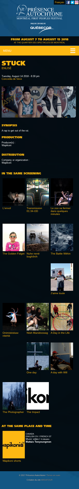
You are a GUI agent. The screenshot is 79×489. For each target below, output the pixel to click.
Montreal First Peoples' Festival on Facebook (68, 2)
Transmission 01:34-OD (34, 210)
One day (32, 372)
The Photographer (13, 412)
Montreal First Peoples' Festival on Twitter (72, 2)
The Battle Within (61, 253)
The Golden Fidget (13, 253)
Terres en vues (53, 475)
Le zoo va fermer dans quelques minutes (61, 211)
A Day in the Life (60, 332)
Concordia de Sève (12, 79)
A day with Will (59, 372)
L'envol (7, 208)
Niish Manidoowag (37, 332)
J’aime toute (58, 293)
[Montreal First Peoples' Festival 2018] (39, 12)
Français (59, 2)
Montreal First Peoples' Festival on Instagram (76, 2)
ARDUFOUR (47, 480)
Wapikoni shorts (12, 460)
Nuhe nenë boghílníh (33, 255)
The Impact (33, 412)
